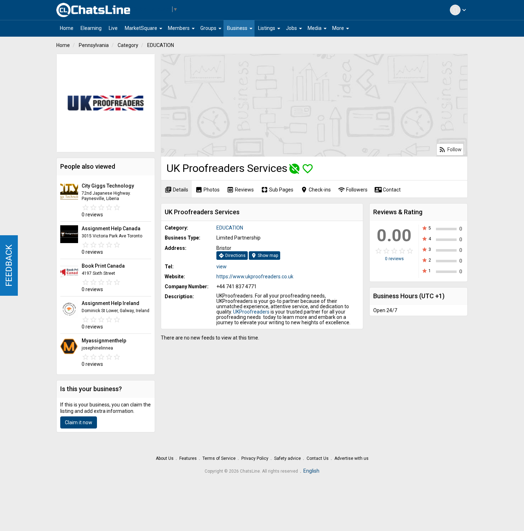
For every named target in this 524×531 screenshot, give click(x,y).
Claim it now (78, 422)
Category (128, 45)
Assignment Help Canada (111, 228)
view (221, 266)
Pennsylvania (94, 45)
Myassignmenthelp (104, 340)
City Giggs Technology (108, 186)
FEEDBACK (9, 265)
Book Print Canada (103, 266)
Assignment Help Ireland (110, 303)
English (311, 471)
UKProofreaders (251, 312)
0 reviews (394, 258)
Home (63, 45)
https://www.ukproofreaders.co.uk (254, 276)
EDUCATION (160, 45)
